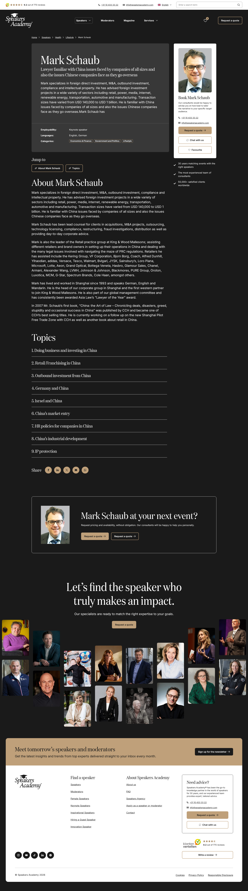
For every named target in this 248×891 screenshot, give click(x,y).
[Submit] (238, 5)
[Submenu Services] (157, 20)
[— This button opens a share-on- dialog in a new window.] (48, 470)
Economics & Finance (80, 141)
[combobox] (205, 5)
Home (34, 37)
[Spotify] (50, 855)
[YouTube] (26, 855)
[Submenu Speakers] (89, 20)
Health (58, 37)
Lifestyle (70, 37)
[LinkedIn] (42, 855)
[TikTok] (34, 855)
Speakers (46, 37)
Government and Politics (107, 141)
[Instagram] (18, 855)
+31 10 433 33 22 (109, 5)
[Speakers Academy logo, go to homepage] (19, 20)
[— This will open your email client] (75, 470)
